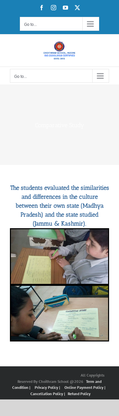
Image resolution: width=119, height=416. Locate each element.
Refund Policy (79, 393)
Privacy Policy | (48, 387)
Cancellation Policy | (48, 393)
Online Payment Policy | (84, 387)
